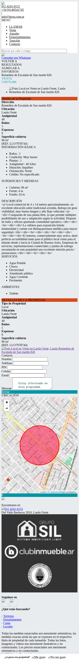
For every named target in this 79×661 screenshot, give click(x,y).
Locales (8, 626)
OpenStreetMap (57, 491)
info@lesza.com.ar (13, 16)
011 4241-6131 (14, 509)
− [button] (7, 408)
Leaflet (43, 491)
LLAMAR (15, 26)
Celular (6, 371)
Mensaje (7, 388)
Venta (12, 30)
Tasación (14, 40)
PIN (4, 367)
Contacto (14, 44)
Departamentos (12, 619)
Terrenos (8, 616)
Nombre (7, 359)
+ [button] (7, 402)
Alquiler (14, 33)
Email (5, 375)
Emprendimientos (19, 37)
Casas (6, 623)
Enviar (6, 391)
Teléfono (7, 363)
